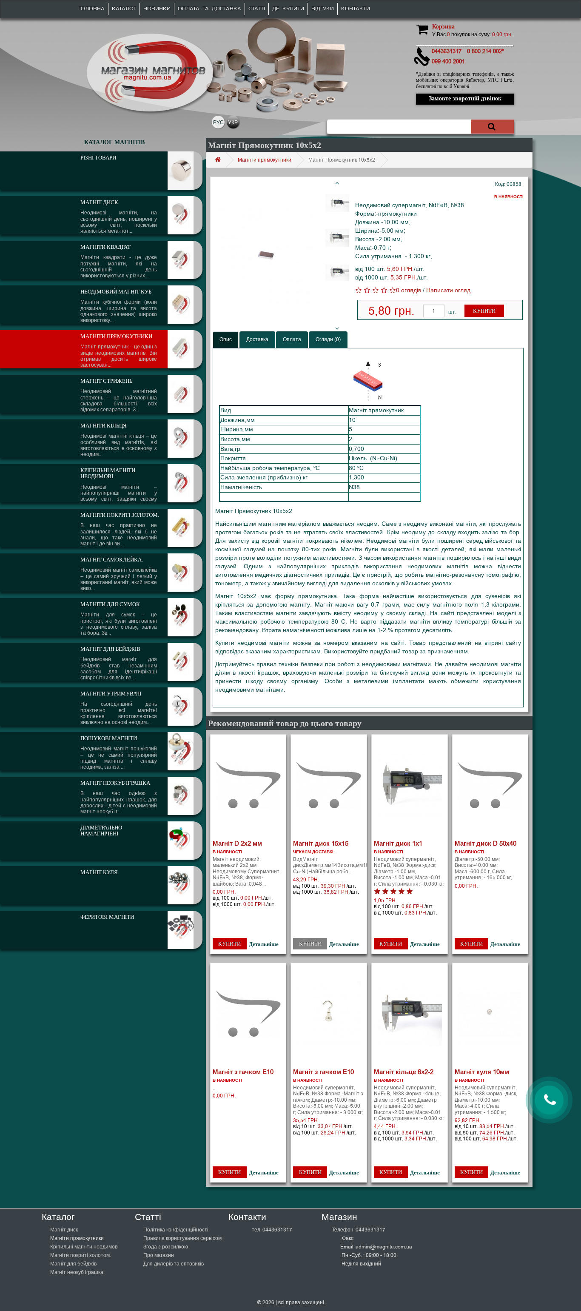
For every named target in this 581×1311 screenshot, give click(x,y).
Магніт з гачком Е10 (243, 1072)
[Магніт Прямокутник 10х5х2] (266, 255)
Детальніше (264, 944)
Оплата (292, 339)
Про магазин (158, 1255)
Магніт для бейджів (73, 1263)
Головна (91, 8)
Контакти (355, 8)
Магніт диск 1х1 (398, 843)
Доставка (257, 339)
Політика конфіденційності (175, 1229)
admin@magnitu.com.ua (384, 1246)
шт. (452, 312)
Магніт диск (64, 1229)
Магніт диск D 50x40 (485, 843)
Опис (225, 339)
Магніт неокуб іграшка (76, 1272)
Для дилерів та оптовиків (173, 1263)
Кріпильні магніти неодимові (84, 1246)
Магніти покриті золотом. (80, 1255)
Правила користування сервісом (182, 1238)
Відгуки (322, 8)
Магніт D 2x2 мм (237, 843)
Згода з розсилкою (165, 1246)
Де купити (288, 8)
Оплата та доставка (209, 8)
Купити (484, 310)
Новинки (157, 8)
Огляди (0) (328, 339)
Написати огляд (448, 290)
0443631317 (277, 1229)
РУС (218, 122)
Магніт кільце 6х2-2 (403, 1072)
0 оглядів (408, 290)
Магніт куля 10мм (482, 1072)
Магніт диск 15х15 (320, 843)
